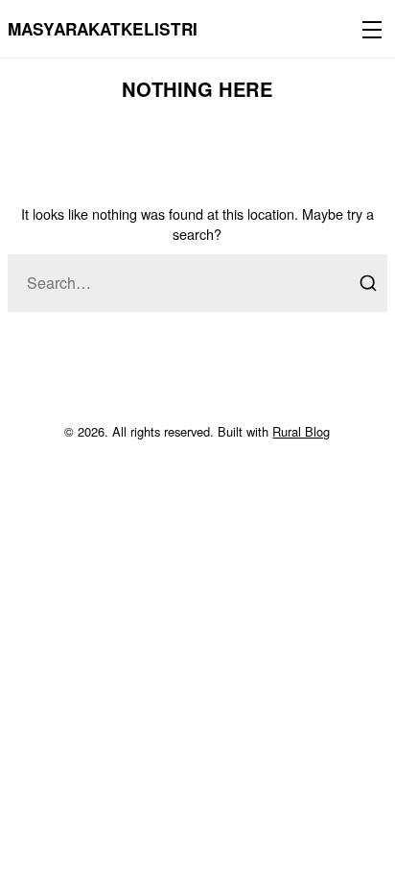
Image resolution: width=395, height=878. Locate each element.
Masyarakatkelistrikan (120, 28)
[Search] (368, 283)
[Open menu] (368, 28)
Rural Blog (301, 431)
